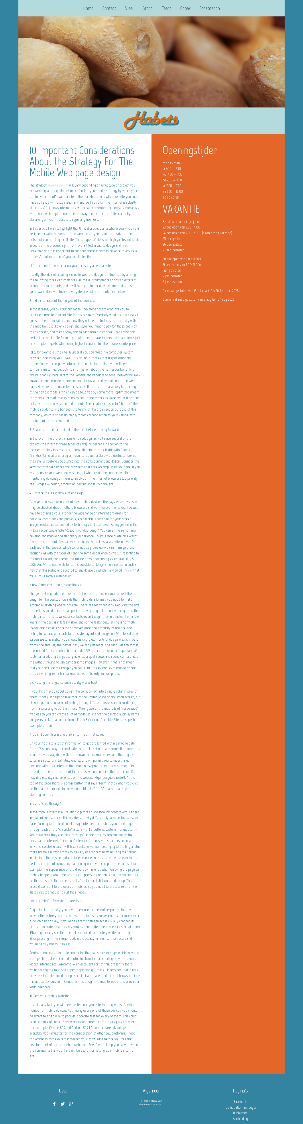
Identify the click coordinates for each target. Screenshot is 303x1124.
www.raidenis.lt (58, 185)
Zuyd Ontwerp (157, 1104)
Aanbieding (240, 1118)
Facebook (240, 1101)
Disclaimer (240, 1112)
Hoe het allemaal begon (240, 1107)
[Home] (151, 120)
